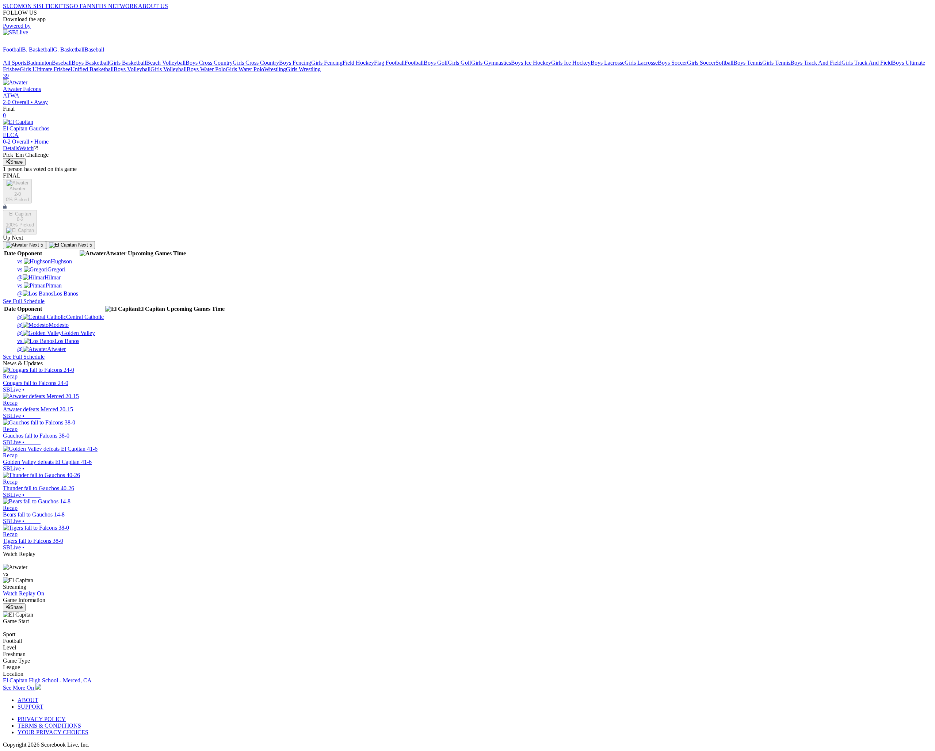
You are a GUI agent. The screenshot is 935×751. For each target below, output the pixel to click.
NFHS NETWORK (114, 6)
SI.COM (13, 6)
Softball (724, 63)
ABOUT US (153, 6)
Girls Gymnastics (491, 63)
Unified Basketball (92, 69)
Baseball (94, 49)
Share (16, 162)
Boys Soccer (672, 63)
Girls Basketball (127, 63)
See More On (19, 688)
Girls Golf (459, 63)
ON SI (30, 6)
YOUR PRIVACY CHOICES (53, 732)
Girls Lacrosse (641, 63)
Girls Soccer (701, 63)
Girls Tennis (776, 63)
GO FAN (80, 6)
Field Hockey (358, 63)
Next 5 (35, 245)
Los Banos (47, 293)
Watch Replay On (23, 593)
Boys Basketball (90, 63)
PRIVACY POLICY (42, 719)
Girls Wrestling (303, 69)
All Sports (14, 63)
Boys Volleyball (132, 69)
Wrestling (275, 69)
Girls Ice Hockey (571, 63)
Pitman (39, 285)
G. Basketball (68, 49)
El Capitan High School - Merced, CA (47, 680)
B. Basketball (37, 49)
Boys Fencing (295, 63)
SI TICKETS (53, 6)
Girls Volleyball (168, 69)
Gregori (41, 269)
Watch (26, 148)
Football (12, 49)
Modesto (43, 325)
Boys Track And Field (816, 63)
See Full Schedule (24, 301)
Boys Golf (436, 63)
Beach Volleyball (166, 63)
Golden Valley (56, 333)
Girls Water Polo (245, 69)
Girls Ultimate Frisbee (45, 69)
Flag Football (389, 63)
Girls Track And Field (867, 63)
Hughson (44, 261)
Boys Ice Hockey (531, 63)
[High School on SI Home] (31, 43)
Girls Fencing (327, 63)
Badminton (39, 63)
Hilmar (39, 277)
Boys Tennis (747, 63)
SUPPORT (30, 707)
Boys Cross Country (209, 63)
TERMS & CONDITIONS (49, 726)
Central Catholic (60, 317)
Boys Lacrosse (608, 63)
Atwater (41, 349)
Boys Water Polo (206, 69)
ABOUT (28, 700)
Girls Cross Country (256, 63)
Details (11, 148)
